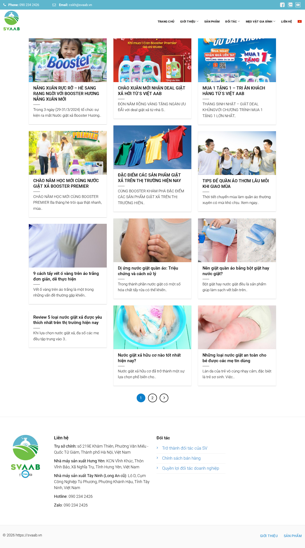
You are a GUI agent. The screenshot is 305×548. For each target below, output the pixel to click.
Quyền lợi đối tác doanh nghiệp (190, 468)
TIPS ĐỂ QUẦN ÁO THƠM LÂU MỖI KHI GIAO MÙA (236, 183)
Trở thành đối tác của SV (184, 448)
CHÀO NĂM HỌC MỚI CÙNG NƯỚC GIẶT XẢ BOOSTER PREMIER (66, 183)
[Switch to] (300, 21)
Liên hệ (286, 21)
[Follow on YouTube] (283, 4)
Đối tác (231, 21)
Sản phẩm (211, 21)
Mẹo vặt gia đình (259, 21)
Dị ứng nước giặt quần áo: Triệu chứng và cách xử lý (148, 271)
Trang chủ (166, 21)
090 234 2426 (23, 5)
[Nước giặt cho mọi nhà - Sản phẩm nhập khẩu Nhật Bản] (25, 21)
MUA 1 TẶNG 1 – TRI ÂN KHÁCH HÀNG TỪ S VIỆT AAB (234, 90)
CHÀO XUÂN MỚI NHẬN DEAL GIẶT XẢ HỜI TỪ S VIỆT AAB (151, 90)
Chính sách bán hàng (181, 458)
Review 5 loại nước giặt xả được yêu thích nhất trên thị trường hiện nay (67, 320)
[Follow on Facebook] (25, 474)
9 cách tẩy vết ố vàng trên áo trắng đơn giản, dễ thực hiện (66, 276)
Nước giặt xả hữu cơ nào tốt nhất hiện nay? (149, 358)
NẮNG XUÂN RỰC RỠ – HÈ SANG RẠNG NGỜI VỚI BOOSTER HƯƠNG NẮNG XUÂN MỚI (66, 93)
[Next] (164, 398)
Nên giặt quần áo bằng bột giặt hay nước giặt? (236, 271)
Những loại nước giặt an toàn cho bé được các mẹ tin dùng (234, 358)
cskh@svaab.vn (75, 5)
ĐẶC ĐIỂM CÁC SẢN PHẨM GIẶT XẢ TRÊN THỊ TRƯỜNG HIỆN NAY (149, 177)
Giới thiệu (188, 21)
